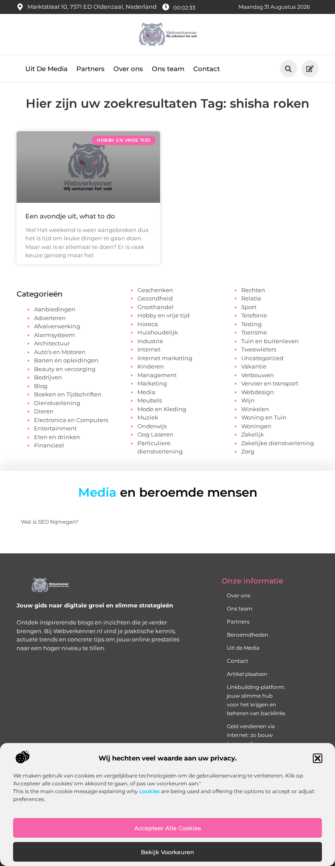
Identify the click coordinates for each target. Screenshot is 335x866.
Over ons (128, 69)
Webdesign (257, 392)
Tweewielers (258, 349)
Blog (41, 385)
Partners (90, 69)
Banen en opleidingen (66, 360)
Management (157, 375)
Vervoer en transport (269, 383)
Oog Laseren (155, 434)
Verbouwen (257, 375)
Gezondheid (155, 298)
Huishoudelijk (157, 332)
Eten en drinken (57, 436)
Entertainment (55, 428)
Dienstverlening (57, 402)
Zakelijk (252, 434)
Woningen (256, 426)
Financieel (49, 445)
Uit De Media (46, 69)
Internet (149, 349)
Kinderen (150, 366)
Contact (206, 69)
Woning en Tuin (264, 417)
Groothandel (155, 306)
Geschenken (155, 289)
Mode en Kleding (161, 409)
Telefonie (254, 315)
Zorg (247, 451)
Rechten (253, 289)
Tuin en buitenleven (270, 341)
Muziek (147, 417)
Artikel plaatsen (247, 674)
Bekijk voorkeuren (167, 852)
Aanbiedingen (54, 309)
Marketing (152, 383)
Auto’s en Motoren (59, 351)
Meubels (149, 400)
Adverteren (50, 317)
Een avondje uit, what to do (70, 216)
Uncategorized (262, 358)
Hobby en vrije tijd (163, 315)
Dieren (44, 411)
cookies (149, 791)
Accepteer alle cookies (167, 828)
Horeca (147, 323)
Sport (248, 306)
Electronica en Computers (71, 419)
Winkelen (255, 409)
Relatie (251, 298)
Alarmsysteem (54, 334)
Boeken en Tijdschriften (68, 394)
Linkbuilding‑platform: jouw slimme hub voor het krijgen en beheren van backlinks (254, 700)
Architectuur (52, 343)
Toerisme (254, 332)
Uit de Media (243, 647)
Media (146, 392)
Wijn (248, 400)
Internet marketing (164, 358)
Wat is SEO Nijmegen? (50, 521)
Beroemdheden (247, 634)
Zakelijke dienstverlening (277, 443)
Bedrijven (48, 377)
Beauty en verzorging (65, 368)
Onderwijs (152, 426)
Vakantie (254, 366)
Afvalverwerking (57, 326)
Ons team (168, 69)
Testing (251, 323)
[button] (317, 758)
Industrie (150, 341)
